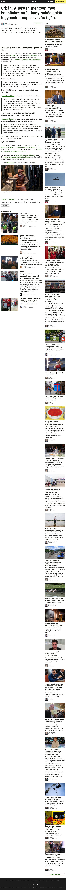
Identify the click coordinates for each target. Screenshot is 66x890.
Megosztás (38, 23)
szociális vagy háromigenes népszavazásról (28, 60)
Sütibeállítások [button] (57, 881)
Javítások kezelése (27, 881)
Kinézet (51, 1)
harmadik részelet (7, 119)
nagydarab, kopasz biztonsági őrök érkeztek (17, 157)
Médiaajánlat (46, 881)
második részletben (8, 96)
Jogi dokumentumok (37, 881)
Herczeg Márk (6, 23)
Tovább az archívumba (55, 874)
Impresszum (19, 881)
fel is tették (10, 163)
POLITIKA (6, 24)
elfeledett (12, 56)
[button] (4, 199)
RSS (52, 881)
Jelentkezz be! (61, 1)
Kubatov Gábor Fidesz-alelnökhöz (25, 155)
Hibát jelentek (11, 881)
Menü (4, 1)
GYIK (6, 881)
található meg (32, 56)
